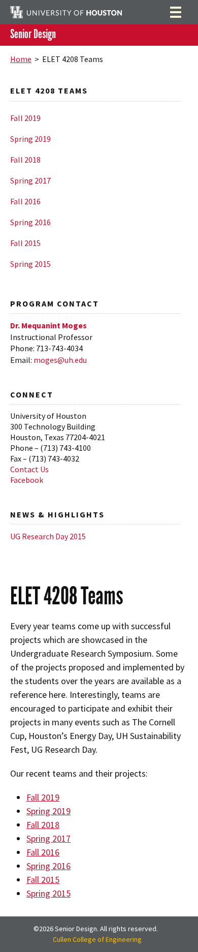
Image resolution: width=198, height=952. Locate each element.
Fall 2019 (25, 118)
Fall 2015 (25, 243)
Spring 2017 (30, 180)
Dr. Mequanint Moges (48, 325)
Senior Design (33, 34)
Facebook (26, 480)
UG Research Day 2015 (48, 536)
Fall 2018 (25, 160)
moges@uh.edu (60, 360)
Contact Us (29, 469)
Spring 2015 (30, 264)
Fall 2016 (25, 201)
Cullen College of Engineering (97, 939)
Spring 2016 (30, 222)
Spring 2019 (30, 139)
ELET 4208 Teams (49, 90)
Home (20, 59)
